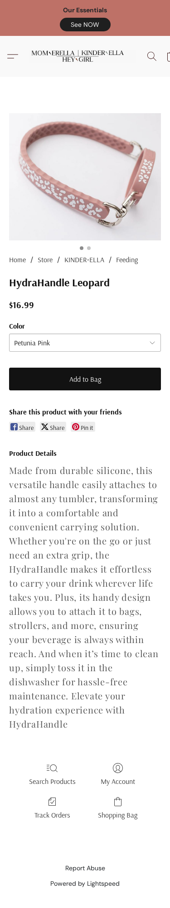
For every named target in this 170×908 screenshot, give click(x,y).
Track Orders (52, 814)
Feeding (127, 259)
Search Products (52, 781)
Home (17, 259)
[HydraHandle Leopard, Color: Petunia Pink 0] (85, 176)
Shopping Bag (117, 814)
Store (45, 259)
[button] (85, 24)
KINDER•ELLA (84, 259)
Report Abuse (85, 868)
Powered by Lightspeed (85, 883)
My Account (118, 781)
